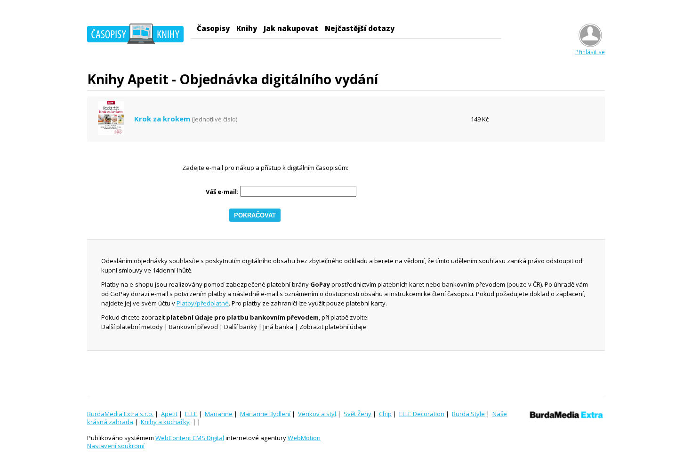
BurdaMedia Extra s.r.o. (120, 414)
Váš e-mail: (222, 192)
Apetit (169, 414)
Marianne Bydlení (265, 414)
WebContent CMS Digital (189, 438)
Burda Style (468, 414)
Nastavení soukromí (116, 446)
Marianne (219, 414)
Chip (385, 414)
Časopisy (213, 28)
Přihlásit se (590, 52)
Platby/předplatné (203, 303)
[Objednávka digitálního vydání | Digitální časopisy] (135, 35)
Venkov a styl (317, 414)
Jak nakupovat (291, 28)
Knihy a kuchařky (165, 422)
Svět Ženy (357, 414)
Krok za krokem (162, 118)
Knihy (246, 28)
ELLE (191, 414)
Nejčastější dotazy (359, 28)
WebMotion (304, 438)
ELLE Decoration (421, 414)
